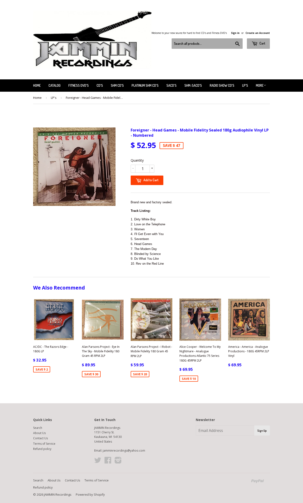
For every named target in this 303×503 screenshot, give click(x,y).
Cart (262, 43)
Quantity (137, 160)
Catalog (55, 85)
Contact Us (40, 438)
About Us (39, 433)
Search (37, 428)
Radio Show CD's (222, 85)
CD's (100, 85)
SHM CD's (117, 85)
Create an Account (257, 33)
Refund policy (42, 449)
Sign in (235, 33)
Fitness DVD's (78, 85)
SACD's (171, 85)
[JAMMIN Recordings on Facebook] (107, 462)
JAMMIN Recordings (57, 494)
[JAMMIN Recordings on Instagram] (118, 462)
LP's (245, 85)
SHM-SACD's (193, 85)
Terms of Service (44, 444)
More (259, 85)
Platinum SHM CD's (145, 85)
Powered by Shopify (90, 494)
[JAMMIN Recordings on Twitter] (97, 462)
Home (37, 85)
